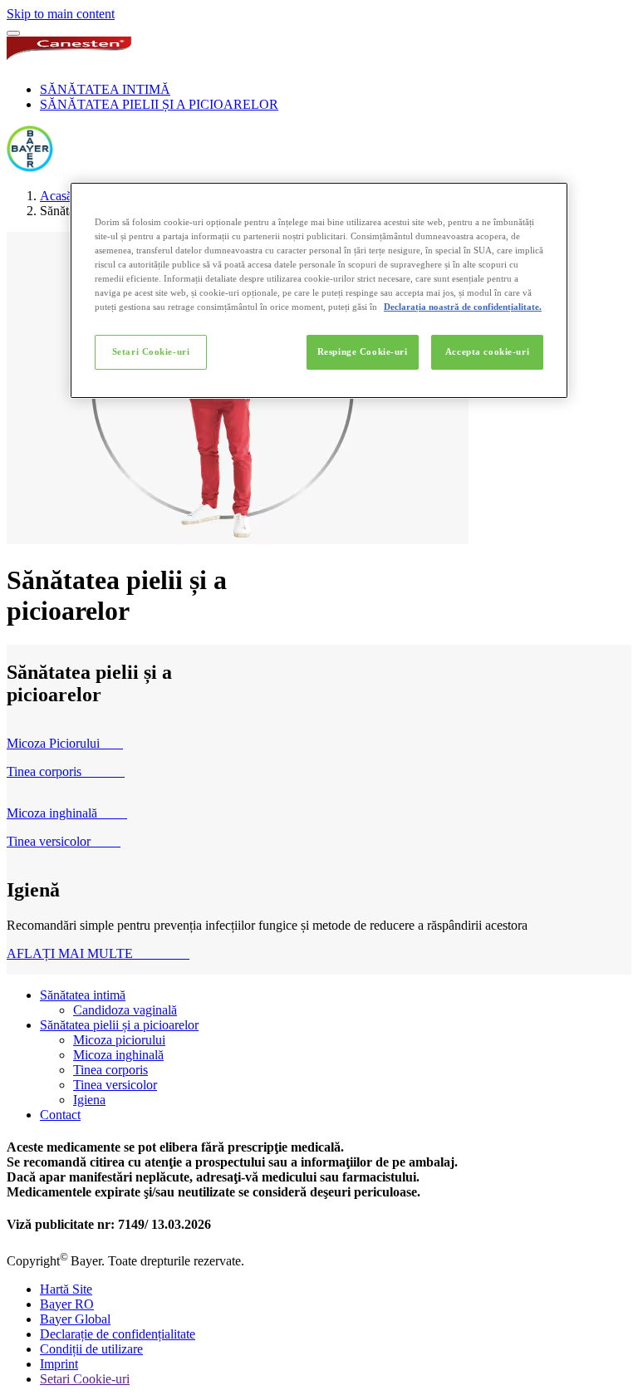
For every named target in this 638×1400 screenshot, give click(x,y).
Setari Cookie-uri (151, 351)
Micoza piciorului (119, 1040)
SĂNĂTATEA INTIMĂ (105, 89)
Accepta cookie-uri (487, 351)
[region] (319, 290)
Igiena (89, 1100)
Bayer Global (75, 1319)
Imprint (59, 1364)
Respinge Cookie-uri (362, 351)
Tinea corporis (110, 1070)
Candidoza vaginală (125, 1010)
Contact (60, 1115)
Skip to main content (61, 14)
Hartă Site (66, 1289)
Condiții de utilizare (91, 1349)
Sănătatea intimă (82, 995)
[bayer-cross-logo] (30, 167)
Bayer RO (67, 1304)
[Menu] (13, 33)
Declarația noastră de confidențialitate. (463, 307)
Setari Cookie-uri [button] (85, 1379)
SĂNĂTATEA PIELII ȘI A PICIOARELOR (159, 104)
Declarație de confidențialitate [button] (117, 1334)
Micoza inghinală (118, 1055)
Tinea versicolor (115, 1085)
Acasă (56, 196)
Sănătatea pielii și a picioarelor (119, 1025)
